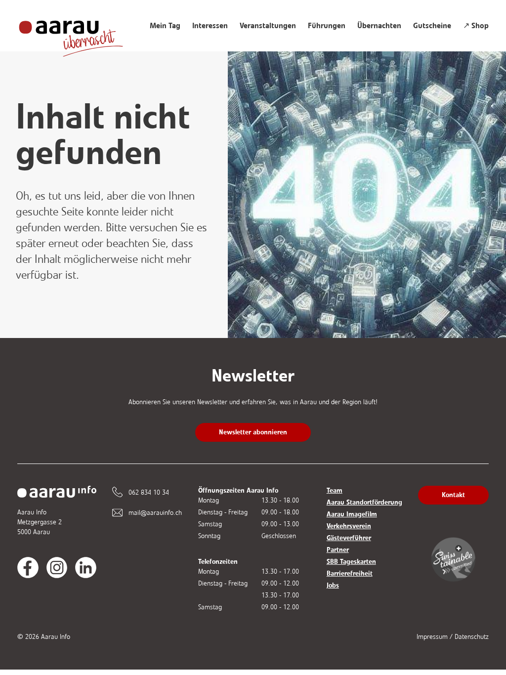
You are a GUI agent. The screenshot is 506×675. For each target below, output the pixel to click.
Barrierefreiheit (350, 573)
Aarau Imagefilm (352, 514)
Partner (338, 550)
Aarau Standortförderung (364, 502)
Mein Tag (165, 26)
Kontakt (453, 495)
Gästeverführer (349, 538)
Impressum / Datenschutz (453, 637)
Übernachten (379, 26)
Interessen (210, 26)
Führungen (326, 26)
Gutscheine (432, 26)
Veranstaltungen (268, 26)
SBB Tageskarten (351, 561)
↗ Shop (476, 26)
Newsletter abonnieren (253, 432)
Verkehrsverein (349, 526)
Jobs (333, 585)
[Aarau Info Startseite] (80, 33)
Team (334, 490)
